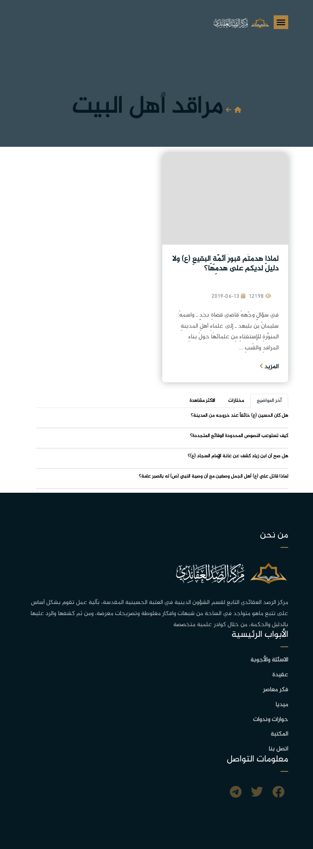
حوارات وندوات (270, 719)
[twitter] (257, 793)
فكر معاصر (275, 690)
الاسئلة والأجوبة (269, 660)
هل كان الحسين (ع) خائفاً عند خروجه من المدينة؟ (239, 415)
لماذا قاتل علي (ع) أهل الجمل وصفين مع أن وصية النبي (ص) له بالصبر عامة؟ (213, 476)
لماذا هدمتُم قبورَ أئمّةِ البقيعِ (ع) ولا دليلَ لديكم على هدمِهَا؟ (226, 264)
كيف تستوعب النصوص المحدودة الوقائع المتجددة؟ (239, 436)
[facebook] (278, 793)
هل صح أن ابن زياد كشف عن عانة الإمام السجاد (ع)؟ (238, 456)
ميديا (282, 705)
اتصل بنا (278, 749)
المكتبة (279, 734)
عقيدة (280, 675)
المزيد (271, 367)
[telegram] (235, 793)
